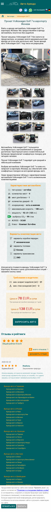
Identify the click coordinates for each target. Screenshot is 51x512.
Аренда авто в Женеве (14, 482)
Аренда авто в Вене (13, 457)
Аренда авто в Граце (13, 471)
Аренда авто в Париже (14, 434)
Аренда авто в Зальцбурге (16, 465)
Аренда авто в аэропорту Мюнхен (18, 395)
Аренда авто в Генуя (13, 420)
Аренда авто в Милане (14, 417)
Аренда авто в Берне (14, 479)
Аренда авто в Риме (13, 412)
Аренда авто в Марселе (15, 440)
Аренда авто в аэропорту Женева (18, 485)
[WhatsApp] (30, 10)
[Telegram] (25, 10)
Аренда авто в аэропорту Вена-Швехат (20, 459)
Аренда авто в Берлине (14, 389)
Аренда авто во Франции (14, 431)
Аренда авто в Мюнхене (15, 392)
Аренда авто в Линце (14, 462)
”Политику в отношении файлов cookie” (33, 490)
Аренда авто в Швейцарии (15, 476)
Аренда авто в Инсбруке (15, 468)
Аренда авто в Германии (14, 386)
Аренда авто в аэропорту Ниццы (18, 443)
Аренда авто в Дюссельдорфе (17, 400)
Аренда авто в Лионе (14, 437)
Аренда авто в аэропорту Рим (17, 414)
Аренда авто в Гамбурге (15, 403)
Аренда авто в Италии (13, 409)
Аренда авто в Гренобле (15, 445)
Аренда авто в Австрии (13, 454)
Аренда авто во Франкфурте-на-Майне (20, 397)
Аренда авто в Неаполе (14, 426)
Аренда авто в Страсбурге (16, 448)
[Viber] (21, 10)
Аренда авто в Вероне (14, 423)
